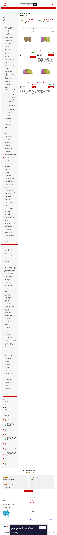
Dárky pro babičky (8, 386)
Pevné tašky (7, 280)
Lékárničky (7, 322)
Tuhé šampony (7, 112)
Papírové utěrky (8, 240)
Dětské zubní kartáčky (9, 211)
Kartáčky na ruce (8, 84)
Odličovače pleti (8, 168)
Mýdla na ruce (7, 46)
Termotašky (7, 277)
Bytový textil (7, 368)
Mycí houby (7, 31)
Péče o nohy (7, 61)
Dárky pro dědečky (8, 380)
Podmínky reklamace (6, 507)
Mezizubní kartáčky (8, 202)
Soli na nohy (7, 62)
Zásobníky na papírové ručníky (10, 268)
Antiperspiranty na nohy (9, 65)
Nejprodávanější (35, 28)
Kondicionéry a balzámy (9, 130)
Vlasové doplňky (7, 156)
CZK (48, 0)
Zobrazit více (28, 491)
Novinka (7, 403)
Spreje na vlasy (7, 140)
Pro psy (6, 376)
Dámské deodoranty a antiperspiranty (9, 26)
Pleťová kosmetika (7, 157)
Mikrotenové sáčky (8, 337)
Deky (6, 370)
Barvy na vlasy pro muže (9, 150)
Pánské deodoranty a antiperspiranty (9, 28)
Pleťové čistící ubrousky (9, 163)
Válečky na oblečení (8, 258)
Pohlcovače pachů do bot (9, 306)
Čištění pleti (7, 158)
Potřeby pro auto (8, 309)
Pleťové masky (7, 180)
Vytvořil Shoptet (51, 532)
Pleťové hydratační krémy (9, 178)
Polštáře (6, 371)
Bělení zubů (7, 205)
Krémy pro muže (8, 177)
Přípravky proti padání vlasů (10, 128)
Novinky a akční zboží (7, 16)
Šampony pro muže (8, 116)
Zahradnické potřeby (9, 285)
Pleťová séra (7, 183)
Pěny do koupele (8, 45)
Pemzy (6, 64)
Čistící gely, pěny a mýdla (9, 162)
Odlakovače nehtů (8, 83)
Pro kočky (6, 377)
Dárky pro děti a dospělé (8, 379)
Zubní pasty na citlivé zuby (10, 192)
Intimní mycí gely (8, 33)
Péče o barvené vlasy (9, 148)
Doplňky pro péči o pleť (9, 184)
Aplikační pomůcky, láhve (9, 249)
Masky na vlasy (7, 124)
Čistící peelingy (7, 165)
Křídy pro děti (7, 294)
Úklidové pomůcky (8, 231)
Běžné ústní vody (8, 199)
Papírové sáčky (7, 338)
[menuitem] (3, 8)
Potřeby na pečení (8, 350)
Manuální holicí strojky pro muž (11, 222)
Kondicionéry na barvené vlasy (10, 131)
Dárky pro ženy (7, 382)
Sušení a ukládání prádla (9, 255)
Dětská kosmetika (8, 70)
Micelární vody (7, 169)
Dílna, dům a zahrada (9, 273)
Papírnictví (6, 289)
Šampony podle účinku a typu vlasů (10, 90)
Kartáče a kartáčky (8, 232)
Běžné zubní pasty (8, 193)
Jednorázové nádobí (8, 362)
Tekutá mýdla (7, 49)
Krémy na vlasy (7, 122)
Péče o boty (7, 301)
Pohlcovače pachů (8, 253)
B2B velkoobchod (6, 503)
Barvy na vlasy (7, 145)
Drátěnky (6, 241)
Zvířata (5, 374)
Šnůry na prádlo (8, 256)
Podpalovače (7, 274)
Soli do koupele (7, 42)
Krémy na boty (7, 304)
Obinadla (6, 324)
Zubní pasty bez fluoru (9, 195)
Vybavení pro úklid (7, 229)
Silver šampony (7, 115)
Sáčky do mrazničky (8, 343)
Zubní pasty (7, 189)
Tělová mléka (7, 55)
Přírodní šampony (8, 118)
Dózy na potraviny (8, 346)
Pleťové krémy (7, 172)
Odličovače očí (7, 166)
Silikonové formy (8, 352)
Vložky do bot (7, 303)
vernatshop (7, 409)
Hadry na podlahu (8, 244)
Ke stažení (23, 0)
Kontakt (8, 0)
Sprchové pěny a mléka (9, 39)
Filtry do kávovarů (8, 364)
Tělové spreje (7, 56)
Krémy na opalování (8, 78)
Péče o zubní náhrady (9, 208)
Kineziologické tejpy (8, 318)
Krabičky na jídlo (8, 347)
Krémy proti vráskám (9, 175)
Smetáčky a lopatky (8, 237)
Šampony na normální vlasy (10, 96)
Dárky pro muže (7, 388)
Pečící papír (7, 332)
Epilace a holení (7, 214)
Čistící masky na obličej (9, 181)
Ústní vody (6, 198)
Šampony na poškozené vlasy (10, 109)
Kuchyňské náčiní (8, 359)
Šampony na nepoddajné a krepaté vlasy (10, 103)
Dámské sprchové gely (9, 37)
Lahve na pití (7, 361)
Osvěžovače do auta (8, 310)
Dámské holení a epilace (9, 216)
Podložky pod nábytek (9, 276)
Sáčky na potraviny (8, 335)
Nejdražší (28, 28)
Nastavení (14, 532)
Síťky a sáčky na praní (9, 262)
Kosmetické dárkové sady (9, 59)
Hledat (35, 4)
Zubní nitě (6, 207)
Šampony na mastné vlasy (10, 105)
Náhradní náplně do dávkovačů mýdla (11, 52)
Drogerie (4, 19)
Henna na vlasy (7, 146)
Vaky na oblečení (8, 261)
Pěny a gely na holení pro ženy (10, 217)
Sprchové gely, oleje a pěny (10, 30)
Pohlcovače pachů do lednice (10, 355)
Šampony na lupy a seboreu (10, 101)
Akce (6, 401)
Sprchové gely (7, 34)
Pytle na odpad (7, 250)
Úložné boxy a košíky (8, 373)
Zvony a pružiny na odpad (9, 315)
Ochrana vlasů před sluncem (10, 154)
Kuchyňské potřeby (7, 327)
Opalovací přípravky (8, 71)
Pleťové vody (7, 160)
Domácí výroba (7, 383)
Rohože (6, 283)
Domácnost (5, 228)
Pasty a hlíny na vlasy (9, 136)
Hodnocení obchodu (28, 470)
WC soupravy (7, 313)
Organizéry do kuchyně (9, 358)
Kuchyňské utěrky (8, 349)
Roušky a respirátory (8, 319)
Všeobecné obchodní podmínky (8, 504)
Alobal (6, 331)
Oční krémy (7, 171)
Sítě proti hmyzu (8, 297)
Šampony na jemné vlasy (9, 93)
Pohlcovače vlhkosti (8, 252)
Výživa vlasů (7, 119)
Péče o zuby (6, 187)
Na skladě (7, 399)
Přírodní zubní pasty (8, 196)
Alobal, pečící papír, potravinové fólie (11, 329)
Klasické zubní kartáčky (9, 204)
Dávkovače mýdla (8, 265)
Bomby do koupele (8, 43)
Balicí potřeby (7, 291)
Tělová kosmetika (7, 22)
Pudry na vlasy (7, 139)
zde (16, 529)
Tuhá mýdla (7, 48)
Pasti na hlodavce (8, 298)
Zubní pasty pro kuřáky (9, 190)
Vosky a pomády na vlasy (9, 137)
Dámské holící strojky (9, 219)
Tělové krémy (7, 53)
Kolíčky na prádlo (8, 259)
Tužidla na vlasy (8, 134)
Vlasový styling (7, 133)
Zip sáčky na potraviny (9, 341)
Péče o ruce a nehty (8, 80)
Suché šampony (8, 113)
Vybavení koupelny (8, 312)
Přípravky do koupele (8, 40)
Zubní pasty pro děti (8, 213)
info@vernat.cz (32, 502)
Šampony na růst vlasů (9, 91)
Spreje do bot (7, 307)
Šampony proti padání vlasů (10, 97)
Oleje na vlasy (7, 127)
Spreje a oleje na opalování (10, 73)
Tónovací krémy (8, 174)
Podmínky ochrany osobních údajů (9, 506)
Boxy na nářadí (7, 279)
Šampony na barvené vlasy (10, 110)
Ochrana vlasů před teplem (10, 152)
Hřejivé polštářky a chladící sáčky (11, 325)
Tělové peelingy (7, 58)
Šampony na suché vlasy (9, 94)
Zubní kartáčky (7, 201)
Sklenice (6, 365)
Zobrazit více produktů (36, 24)
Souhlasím (42, 527)
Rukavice (6, 238)
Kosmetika (5, 20)
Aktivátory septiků (8, 288)
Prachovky (7, 243)
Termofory (7, 321)
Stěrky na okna (7, 247)
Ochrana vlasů (7, 151)
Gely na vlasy (7, 142)
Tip (6, 404)
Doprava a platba (15, 0)
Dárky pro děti (7, 385)
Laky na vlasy (7, 143)
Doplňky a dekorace (8, 367)
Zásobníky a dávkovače (9, 264)
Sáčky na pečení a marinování (10, 340)
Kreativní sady (7, 292)
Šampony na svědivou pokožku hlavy (10, 100)
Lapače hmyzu (7, 300)
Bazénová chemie (8, 282)
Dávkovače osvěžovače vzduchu (10, 270)
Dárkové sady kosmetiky (8, 226)
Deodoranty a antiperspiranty (10, 23)
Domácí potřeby (7, 271)
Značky (4, 17)
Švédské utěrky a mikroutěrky (10, 235)
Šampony (6, 87)
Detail (34, 87)
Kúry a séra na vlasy (8, 121)
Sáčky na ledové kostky (9, 344)
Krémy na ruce (7, 81)
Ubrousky (6, 356)
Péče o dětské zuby (8, 210)
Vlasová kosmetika (7, 86)
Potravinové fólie (8, 334)
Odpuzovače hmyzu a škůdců (10, 295)
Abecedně (42, 28)
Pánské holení (7, 220)
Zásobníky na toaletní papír (10, 267)
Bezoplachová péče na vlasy (10, 125)
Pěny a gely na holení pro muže (10, 225)
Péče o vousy (7, 223)
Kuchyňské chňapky (8, 353)
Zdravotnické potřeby (8, 316)
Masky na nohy (7, 68)
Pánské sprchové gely (9, 36)
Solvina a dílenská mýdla (9, 286)
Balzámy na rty (7, 186)
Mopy (6, 246)
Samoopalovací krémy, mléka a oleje (10, 75)
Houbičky (6, 234)
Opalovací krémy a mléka (9, 77)
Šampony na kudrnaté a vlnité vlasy (10, 107)
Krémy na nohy (7, 67)
